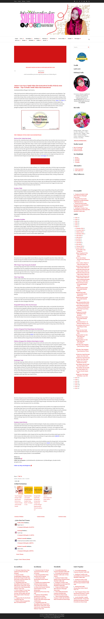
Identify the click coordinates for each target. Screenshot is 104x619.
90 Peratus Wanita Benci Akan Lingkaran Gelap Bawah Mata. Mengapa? (21, 571)
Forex (21, 38)
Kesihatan (36, 38)
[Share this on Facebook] (18, 476)
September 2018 (80, 233)
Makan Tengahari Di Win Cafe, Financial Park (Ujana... (82, 254)
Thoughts (77, 162)
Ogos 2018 (78, 235)
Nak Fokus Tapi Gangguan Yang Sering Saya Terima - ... (82, 346)
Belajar (24, 40)
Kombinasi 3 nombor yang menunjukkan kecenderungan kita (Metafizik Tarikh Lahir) (81, 576)
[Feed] (89, 1)
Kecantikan (28, 38)
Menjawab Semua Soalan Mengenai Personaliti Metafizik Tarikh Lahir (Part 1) (81, 205)
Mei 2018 (78, 240)
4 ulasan (27, 478)
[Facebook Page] (82, 1)
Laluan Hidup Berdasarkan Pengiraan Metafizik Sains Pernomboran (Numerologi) (61, 593)
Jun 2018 (78, 239)
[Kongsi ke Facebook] (18, 481)
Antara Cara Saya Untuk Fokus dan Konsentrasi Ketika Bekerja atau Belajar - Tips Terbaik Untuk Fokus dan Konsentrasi (38, 86)
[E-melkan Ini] (15, 481)
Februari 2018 (79, 246)
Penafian (28, 1)
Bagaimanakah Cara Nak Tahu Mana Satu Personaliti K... (82, 336)
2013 (76, 384)
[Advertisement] (40, 54)
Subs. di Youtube (78, 147)
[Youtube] (84, 1)
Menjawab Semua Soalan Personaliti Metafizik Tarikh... (82, 284)
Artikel (38, 40)
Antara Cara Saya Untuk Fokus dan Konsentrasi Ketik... (82, 331)
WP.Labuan (52, 38)
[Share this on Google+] (21, 476)
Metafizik (31, 40)
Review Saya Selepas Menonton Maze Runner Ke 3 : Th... (83, 259)
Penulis (19, 1)
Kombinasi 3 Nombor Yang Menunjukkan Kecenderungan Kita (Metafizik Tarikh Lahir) (82, 209)
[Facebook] (77, 1)
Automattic (47, 616)
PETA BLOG (41, 72)
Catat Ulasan (19, 554)
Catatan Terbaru (18, 516)
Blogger (62, 614)
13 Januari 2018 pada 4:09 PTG (25, 551)
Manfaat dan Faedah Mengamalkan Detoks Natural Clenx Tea (41, 579)
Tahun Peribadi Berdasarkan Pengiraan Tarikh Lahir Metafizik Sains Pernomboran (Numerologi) (62, 598)
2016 (76, 379)
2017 (76, 377)
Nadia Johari (20, 522)
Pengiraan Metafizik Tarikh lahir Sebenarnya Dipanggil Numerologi (61, 588)
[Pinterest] (87, 1)
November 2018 (80, 230)
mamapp (19, 530)
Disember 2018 (79, 228)
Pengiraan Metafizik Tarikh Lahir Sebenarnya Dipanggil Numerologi (81, 195)
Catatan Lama (62, 516)
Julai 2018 (78, 237)
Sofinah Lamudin (22, 538)
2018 (76, 226)
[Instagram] (74, 1)
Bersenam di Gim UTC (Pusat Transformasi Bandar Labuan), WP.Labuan (41, 571)
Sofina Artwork (57, 617)
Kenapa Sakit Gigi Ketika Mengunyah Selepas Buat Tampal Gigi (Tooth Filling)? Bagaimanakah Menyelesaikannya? (38, 502)
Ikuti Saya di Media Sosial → (80, 140)
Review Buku (61, 38)
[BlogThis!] (16, 481)
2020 (76, 223)
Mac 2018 (78, 244)
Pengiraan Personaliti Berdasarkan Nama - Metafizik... (81, 313)
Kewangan (77, 38)
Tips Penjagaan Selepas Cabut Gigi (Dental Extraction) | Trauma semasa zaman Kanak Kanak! (18, 501)
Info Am (17, 40)
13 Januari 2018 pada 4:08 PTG (25, 543)
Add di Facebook (78, 150)
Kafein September (79, 169)
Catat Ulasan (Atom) (24, 559)
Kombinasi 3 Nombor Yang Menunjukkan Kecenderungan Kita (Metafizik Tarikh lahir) (62, 584)
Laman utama (41, 516)
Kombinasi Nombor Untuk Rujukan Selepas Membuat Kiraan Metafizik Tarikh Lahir (62, 579)
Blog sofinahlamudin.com (51, 614)
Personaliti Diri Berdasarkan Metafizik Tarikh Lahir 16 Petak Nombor (61, 575)
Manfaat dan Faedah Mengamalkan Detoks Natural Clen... (81, 294)
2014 (76, 383)
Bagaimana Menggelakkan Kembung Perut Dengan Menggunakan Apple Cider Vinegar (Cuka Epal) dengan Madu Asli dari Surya (42, 598)
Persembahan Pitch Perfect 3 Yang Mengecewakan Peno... (83, 326)
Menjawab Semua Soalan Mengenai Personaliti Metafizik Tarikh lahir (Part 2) (81, 200)
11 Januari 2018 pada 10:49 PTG (25, 527)
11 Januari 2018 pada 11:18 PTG (25, 535)
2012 (76, 386)
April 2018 (78, 242)
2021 (76, 221)
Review (44, 40)
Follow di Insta (77, 149)
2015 (76, 381)
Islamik (69, 38)
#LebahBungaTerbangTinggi (58, 616)
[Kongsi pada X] (17, 481)
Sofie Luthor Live (79, 170)
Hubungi (23, 1)
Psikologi (44, 38)
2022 (76, 219)
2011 (76, 388)
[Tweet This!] (19, 476)
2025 (76, 217)
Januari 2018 (79, 248)
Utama (15, 1)
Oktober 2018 (79, 232)
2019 (76, 224)
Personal (77, 160)
